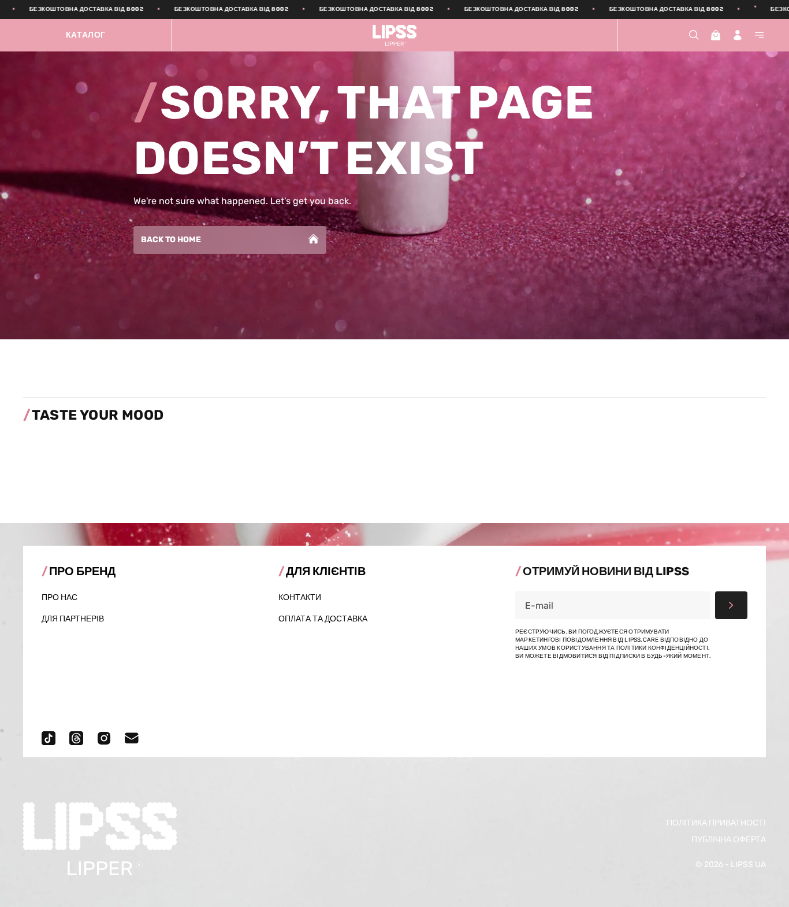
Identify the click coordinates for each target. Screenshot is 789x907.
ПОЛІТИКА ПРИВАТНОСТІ (716, 823)
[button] (693, 35)
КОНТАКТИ (299, 597)
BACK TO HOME (171, 240)
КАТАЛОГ (86, 35)
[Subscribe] (731, 605)
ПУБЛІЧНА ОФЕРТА (728, 840)
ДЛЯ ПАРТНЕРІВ (73, 619)
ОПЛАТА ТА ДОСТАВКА (322, 619)
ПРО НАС (59, 597)
